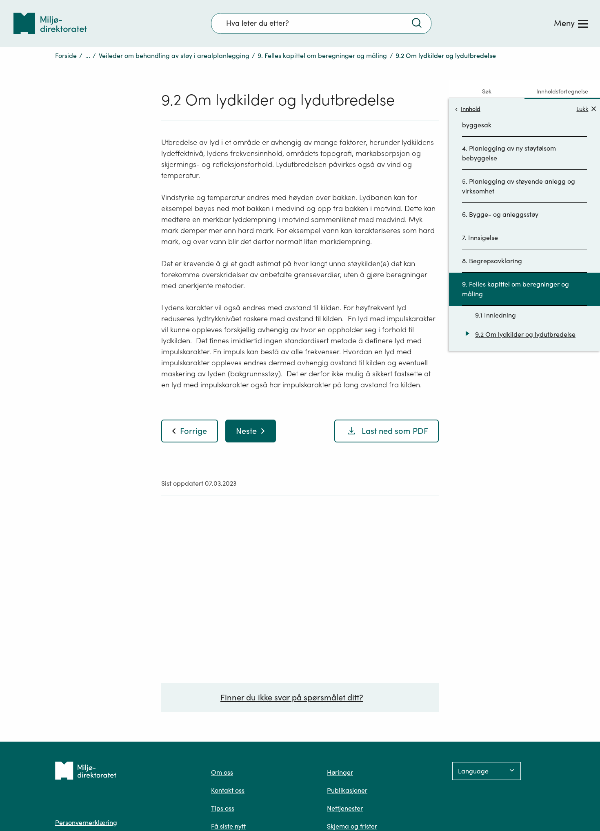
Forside (66, 55)
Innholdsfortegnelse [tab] (562, 91)
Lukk (582, 109)
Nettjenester (345, 808)
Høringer (340, 772)
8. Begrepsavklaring (492, 261)
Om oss (222, 772)
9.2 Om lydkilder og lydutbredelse (525, 334)
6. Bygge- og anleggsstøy (500, 214)
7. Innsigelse (480, 237)
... (87, 55)
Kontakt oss (227, 790)
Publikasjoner (347, 790)
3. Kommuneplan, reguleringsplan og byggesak (517, 120)
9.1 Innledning (495, 315)
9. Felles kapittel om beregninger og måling (322, 55)
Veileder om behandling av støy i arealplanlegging (174, 55)
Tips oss (222, 808)
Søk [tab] (486, 91)
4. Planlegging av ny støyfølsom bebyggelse (509, 153)
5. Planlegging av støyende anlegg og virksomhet (518, 186)
